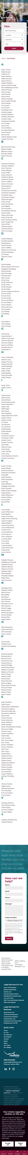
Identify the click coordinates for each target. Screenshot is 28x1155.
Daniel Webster (7, 239)
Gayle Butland (6, 336)
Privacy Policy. (8, 929)
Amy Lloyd (5, 105)
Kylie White (5, 502)
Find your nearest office (11, 1064)
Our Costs (7, 1045)
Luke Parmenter (7, 548)
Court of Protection (10, 987)
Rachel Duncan (7, 661)
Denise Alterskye (7, 252)
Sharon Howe (6, 731)
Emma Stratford (7, 300)
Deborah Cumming (8, 250)
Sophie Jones (6, 760)
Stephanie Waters (7, 763)
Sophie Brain (6, 754)
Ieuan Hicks (5, 385)
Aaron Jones (5, 70)
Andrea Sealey (6, 112)
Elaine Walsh (6, 264)
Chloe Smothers (7, 204)
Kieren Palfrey (6, 497)
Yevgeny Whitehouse (9, 820)
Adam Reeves (6, 76)
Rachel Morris (6, 663)
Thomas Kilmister (7, 788)
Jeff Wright (5, 409)
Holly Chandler (6, 375)
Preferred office (10, 917)
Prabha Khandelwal (8, 646)
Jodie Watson (6, 431)
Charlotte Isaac (6, 195)
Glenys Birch (6, 349)
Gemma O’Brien (7, 345)
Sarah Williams (6, 722)
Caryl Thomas (6, 168)
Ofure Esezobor (7, 627)
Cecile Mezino (6, 186)
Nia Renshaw (6, 599)
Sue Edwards (6, 772)
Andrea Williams (7, 114)
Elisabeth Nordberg (8, 269)
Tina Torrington (7, 793)
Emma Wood (6, 305)
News (5, 1043)
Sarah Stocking (7, 720)
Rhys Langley (6, 683)
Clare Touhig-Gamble (9, 220)
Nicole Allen (5, 617)
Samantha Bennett (8, 711)
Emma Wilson (6, 302)
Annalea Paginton (8, 130)
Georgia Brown (7, 347)
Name (7, 885)
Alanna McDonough (8, 85)
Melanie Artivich (7, 569)
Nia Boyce (5, 597)
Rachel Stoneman (8, 667)
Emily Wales (5, 289)
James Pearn (6, 400)
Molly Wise (5, 578)
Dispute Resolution (10, 989)
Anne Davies (5, 132)
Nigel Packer (6, 619)
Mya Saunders (6, 580)
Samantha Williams (8, 713)
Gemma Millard (7, 343)
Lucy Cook (5, 541)
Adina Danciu (6, 81)
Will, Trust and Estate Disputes (14, 1000)
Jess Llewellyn (6, 413)
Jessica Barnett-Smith (9, 415)
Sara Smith (5, 716)
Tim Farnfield (6, 791)
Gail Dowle (5, 334)
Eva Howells (5, 309)
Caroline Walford (7, 166)
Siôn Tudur (5, 751)
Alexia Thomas (6, 90)
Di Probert (5, 254)
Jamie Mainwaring (8, 402)
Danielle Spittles (7, 241)
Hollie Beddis (6, 373)
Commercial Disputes (11, 1014)
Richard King (6, 690)
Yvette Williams (7, 822)
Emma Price (5, 296)
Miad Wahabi (6, 573)
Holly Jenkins (6, 377)
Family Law (7, 992)
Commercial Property (11, 1016)
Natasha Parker (7, 590)
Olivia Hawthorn (7, 629)
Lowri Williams (6, 536)
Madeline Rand (6, 564)
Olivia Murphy (6, 632)
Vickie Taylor (5, 807)
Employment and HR (10, 1023)
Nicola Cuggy (6, 608)
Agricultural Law (9, 1012)
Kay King (4, 482)
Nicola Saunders (7, 613)
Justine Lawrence (7, 458)
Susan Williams (7, 774)
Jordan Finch (6, 440)
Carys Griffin (5, 173)
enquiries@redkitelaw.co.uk (13, 1062)
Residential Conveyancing (12, 996)
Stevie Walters (6, 769)
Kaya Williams (6, 484)
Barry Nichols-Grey (8, 147)
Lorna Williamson (7, 527)
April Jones (5, 135)
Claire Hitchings (7, 215)
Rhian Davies (6, 674)
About (6, 1041)
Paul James (5, 642)
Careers (6, 1039)
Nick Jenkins (6, 606)
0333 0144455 (9, 1060)
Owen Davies (6, 634)
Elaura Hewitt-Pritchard (10, 267)
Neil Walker (5, 595)
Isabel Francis (6, 388)
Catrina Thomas (7, 184)
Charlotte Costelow (8, 193)
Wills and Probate (10, 1002)
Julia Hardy (5, 449)
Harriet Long (6, 360)
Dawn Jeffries (6, 248)
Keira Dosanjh (6, 488)
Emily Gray (5, 280)
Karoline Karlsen (7, 470)
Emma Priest (6, 298)
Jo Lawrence (6, 427)
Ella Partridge (6, 273)
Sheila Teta (5, 736)
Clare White (5, 224)
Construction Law (9, 1019)
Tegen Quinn (6, 786)
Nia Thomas (5, 601)
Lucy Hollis (5, 543)
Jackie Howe (6, 395)
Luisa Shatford (6, 545)
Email (7, 891)
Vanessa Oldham (7, 803)
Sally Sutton (5, 704)
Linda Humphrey (7, 525)
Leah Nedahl (6, 514)
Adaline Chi (5, 74)
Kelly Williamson (7, 495)
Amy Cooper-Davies (8, 101)
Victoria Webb (6, 812)
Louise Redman (7, 532)
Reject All (20, 1144)
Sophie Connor (6, 756)
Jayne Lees (5, 407)
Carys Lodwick (6, 175)
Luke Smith (5, 550)
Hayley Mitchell (6, 364)
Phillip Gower (6, 644)
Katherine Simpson (8, 473)
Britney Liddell (6, 154)
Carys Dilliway (6, 170)
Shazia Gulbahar (7, 733)
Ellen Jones (5, 278)
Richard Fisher (6, 688)
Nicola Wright (6, 615)
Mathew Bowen (7, 567)
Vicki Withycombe (8, 805)
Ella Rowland (6, 276)
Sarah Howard (6, 718)
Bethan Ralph (6, 149)
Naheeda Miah (6, 588)
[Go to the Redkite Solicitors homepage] (14, 11)
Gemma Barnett (7, 340)
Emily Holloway (7, 282)
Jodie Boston (6, 429)
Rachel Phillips (6, 665)
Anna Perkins (6, 128)
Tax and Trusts (8, 998)
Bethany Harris (6, 151)
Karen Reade (6, 468)
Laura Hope (5, 510)
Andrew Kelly (6, 119)
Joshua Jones (6, 447)
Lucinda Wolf (6, 539)
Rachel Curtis (6, 658)
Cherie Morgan (6, 199)
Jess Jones (5, 411)
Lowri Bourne (6, 534)
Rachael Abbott (7, 654)
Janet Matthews (7, 404)
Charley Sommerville (8, 190)
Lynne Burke (6, 552)
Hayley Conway (6, 362)
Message (8, 904)
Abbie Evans (5, 72)
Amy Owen (5, 108)
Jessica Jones (6, 420)
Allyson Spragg (6, 99)
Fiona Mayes (5, 324)
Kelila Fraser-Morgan (9, 491)
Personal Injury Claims (11, 994)
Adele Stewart (6, 79)
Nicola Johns (6, 610)
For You (6, 1032)
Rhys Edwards (6, 681)
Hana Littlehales (7, 357)
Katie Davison (6, 477)
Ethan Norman (6, 307)
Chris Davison (6, 208)
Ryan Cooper (6, 694)
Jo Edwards (5, 424)
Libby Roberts (6, 523)
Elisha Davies (6, 271)
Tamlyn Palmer (6, 784)
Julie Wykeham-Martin (9, 456)
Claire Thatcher (7, 217)
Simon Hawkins (7, 747)
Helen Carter (6, 368)
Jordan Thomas (7, 442)
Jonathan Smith (7, 438)
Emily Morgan (6, 287)
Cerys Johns (5, 188)
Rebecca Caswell (7, 670)
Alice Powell (5, 94)
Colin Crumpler (7, 231)
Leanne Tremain (7, 516)
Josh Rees (5, 445)
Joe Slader (5, 433)
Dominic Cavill (6, 257)
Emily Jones (5, 285)
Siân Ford (4, 749)
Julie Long (5, 454)
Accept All (7, 1144)
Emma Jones (6, 293)
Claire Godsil (5, 213)
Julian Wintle (6, 451)
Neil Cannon (5, 592)
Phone (7, 897)
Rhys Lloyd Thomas (8, 685)
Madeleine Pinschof (8, 562)
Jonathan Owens (7, 436)
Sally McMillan (6, 702)
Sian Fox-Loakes (7, 740)
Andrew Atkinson (7, 117)
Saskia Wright (6, 724)
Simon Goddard (7, 745)
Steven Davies (6, 765)
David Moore (6, 243)
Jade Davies (5, 398)
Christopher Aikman (8, 211)
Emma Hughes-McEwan (10, 291)
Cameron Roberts (7, 164)
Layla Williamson (7, 512)
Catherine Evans (7, 179)
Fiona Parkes (6, 326)
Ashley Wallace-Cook (9, 137)
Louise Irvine (6, 530)
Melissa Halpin (6, 571)
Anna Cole (5, 126)
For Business (8, 1035)
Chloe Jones (5, 202)
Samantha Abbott (8, 709)
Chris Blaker (5, 206)
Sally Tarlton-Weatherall (10, 707)
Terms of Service (18, 932)
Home (3, 58)
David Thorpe (6, 245)
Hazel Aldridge (6, 366)
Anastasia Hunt (7, 110)
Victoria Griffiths (7, 810)
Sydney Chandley (7, 776)
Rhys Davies (5, 679)
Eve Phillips (5, 311)
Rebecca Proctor (7, 672)
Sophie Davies (6, 758)
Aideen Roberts (7, 83)
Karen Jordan (6, 466)
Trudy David (5, 795)
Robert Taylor (6, 692)
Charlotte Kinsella (7, 197)
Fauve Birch (5, 321)
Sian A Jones (6, 738)
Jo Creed (4, 422)
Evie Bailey (5, 314)
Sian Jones (5, 742)
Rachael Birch (6, 656)
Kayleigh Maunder (8, 486)
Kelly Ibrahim (6, 493)
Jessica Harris (6, 418)
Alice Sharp (5, 96)
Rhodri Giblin (6, 676)
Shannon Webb (7, 729)
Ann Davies (5, 123)
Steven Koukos (6, 767)
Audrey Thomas (7, 139)
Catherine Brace (7, 177)
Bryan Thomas (6, 156)
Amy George (6, 103)
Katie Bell (4, 475)
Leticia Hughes (6, 521)
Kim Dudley (5, 499)
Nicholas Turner (7, 604)
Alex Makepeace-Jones (9, 87)
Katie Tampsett (7, 479)
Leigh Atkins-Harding (9, 518)
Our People (7, 1037)
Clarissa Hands (6, 226)
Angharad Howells (8, 121)
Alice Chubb (5, 92)
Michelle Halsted (7, 576)
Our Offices (7, 1047)
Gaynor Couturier (7, 338)
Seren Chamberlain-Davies (11, 727)
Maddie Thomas (7, 560)
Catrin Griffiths (6, 182)
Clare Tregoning (7, 222)
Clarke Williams (7, 229)
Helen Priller (5, 371)
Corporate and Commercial (12, 1021)
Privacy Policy (8, 932)
